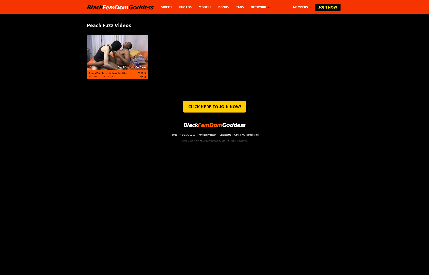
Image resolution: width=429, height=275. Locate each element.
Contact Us (225, 134)
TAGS (240, 7)
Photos (185, 7)
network (259, 7)
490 (141, 77)
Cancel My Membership (246, 134)
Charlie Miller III (108, 76)
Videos (166, 7)
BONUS (223, 7)
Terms (173, 134)
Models (205, 7)
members (301, 7)
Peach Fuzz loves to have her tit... (108, 73)
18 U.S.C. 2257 (187, 134)
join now (327, 7)
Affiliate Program (207, 134)
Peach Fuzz (94, 76)
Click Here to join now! (214, 106)
